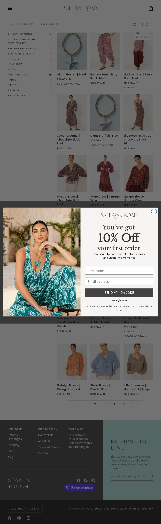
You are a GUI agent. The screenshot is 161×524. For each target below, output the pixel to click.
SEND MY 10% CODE (119, 293)
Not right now (119, 299)
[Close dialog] (154, 211)
